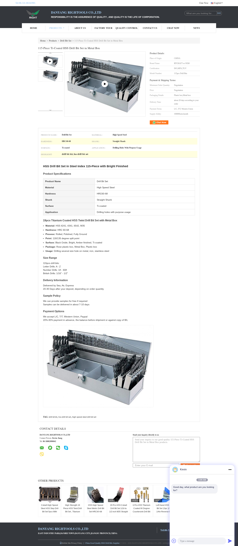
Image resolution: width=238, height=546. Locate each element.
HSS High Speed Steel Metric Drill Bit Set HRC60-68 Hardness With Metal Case (95, 511)
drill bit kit (53, 417)
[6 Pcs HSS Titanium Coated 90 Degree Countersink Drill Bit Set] (141, 495)
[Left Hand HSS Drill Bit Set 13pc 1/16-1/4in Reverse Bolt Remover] (164, 495)
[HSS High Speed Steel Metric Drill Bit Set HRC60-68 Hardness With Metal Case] (95, 495)
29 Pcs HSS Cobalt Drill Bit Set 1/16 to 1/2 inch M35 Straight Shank (118, 510)
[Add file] (174, 540)
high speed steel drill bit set (84, 417)
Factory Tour (103, 28)
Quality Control (127, 28)
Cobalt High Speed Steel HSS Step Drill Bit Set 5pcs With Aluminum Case (49, 510)
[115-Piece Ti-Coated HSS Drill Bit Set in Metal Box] (50, 75)
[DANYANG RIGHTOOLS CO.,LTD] (33, 14)
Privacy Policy (76, 543)
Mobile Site (66, 543)
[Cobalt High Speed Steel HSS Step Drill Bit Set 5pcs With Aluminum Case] (49, 495)
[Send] (229, 540)
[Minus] (230, 469)
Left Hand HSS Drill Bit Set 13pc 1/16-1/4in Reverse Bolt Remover (164, 510)
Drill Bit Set (65, 40)
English (217, 3)
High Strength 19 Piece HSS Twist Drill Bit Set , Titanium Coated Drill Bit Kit (72, 510)
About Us (80, 28)
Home (33, 28)
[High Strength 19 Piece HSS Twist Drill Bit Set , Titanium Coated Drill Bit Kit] (72, 495)
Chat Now (203, 3)
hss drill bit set (64, 417)
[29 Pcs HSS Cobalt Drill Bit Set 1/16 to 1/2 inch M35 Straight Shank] (118, 495)
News (196, 28)
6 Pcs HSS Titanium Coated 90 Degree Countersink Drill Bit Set (141, 510)
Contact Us (150, 28)
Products (55, 28)
